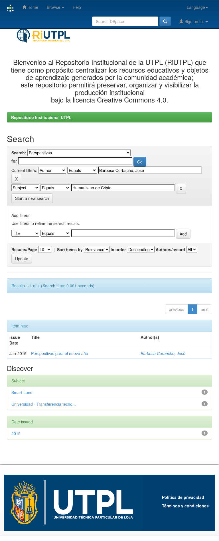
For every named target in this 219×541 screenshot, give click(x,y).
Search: (18, 152)
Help (77, 7)
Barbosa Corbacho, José (163, 353)
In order (118, 249)
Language (196, 7)
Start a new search (32, 198)
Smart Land (22, 392)
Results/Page (24, 249)
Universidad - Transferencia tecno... (43, 404)
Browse (54, 7)
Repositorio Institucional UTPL (41, 117)
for (14, 161)
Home (32, 7)
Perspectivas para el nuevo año (59, 353)
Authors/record (170, 249)
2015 (16, 433)
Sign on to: (194, 21)
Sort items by (70, 249)
